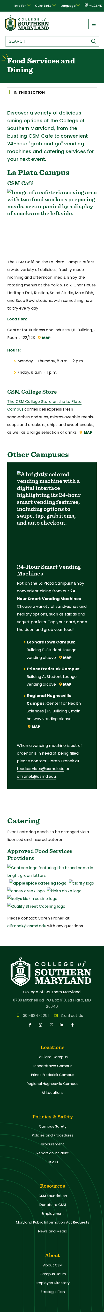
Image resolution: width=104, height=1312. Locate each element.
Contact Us (72, 1015)
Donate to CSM (52, 1204)
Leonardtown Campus (52, 1065)
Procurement (52, 1144)
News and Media (52, 1231)
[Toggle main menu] (93, 24)
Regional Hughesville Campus (52, 1083)
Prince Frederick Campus (52, 1074)
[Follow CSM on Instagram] (41, 1025)
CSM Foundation (52, 1195)
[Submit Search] (94, 41)
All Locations (53, 1092)
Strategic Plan (53, 1291)
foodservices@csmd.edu (40, 768)
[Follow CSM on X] (51, 1025)
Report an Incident (53, 1153)
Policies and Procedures (53, 1135)
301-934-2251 (36, 1015)
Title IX (52, 1162)
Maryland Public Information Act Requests (52, 1222)
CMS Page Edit (14, 942)
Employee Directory (53, 1282)
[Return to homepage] (27, 30)
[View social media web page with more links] (72, 1025)
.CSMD (95, 6)
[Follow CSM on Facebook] (31, 1025)
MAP (46, 337)
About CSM (52, 1265)
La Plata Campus (53, 1057)
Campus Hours (53, 1273)
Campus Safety (53, 1126)
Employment (53, 1213)
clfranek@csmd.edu (36, 776)
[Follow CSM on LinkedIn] (62, 1025)
